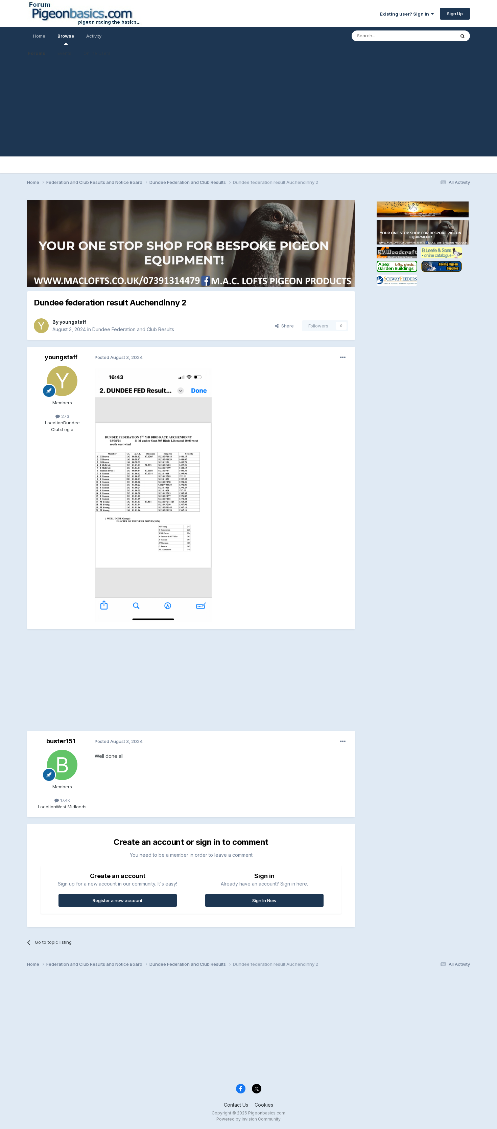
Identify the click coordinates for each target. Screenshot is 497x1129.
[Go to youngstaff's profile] (41, 325)
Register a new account (117, 900)
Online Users (97, 53)
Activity (93, 36)
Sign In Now (264, 900)
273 (64, 416)
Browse (65, 36)
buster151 (60, 741)
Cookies (264, 1105)
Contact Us (236, 1105)
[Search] (462, 35)
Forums (36, 53)
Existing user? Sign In (405, 14)
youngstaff (73, 322)
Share (286, 325)
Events (64, 53)
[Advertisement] (248, 109)
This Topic (435, 35)
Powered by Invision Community (248, 1119)
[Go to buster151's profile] (62, 765)
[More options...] (343, 358)
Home (39, 36)
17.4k (64, 800)
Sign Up (455, 13)
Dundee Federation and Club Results (133, 329)
